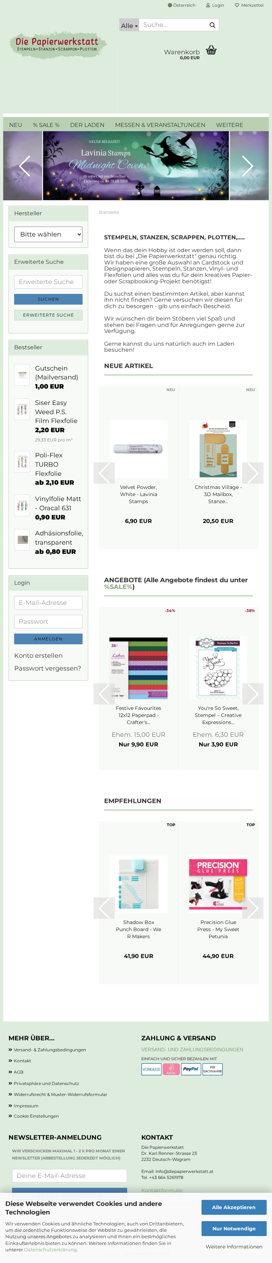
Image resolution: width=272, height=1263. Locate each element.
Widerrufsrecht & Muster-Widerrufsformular (60, 1094)
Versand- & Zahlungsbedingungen (50, 1049)
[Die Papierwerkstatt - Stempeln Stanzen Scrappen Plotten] (58, 46)
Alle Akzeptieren (234, 1207)
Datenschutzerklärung (50, 1249)
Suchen (48, 299)
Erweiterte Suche (48, 315)
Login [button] (217, 5)
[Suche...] (212, 25)
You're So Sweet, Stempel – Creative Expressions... (218, 715)
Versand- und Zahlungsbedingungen (192, 1049)
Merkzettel (251, 5)
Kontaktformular (162, 1190)
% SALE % (46, 125)
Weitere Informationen (234, 1246)
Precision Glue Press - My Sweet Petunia (218, 929)
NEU (15, 125)
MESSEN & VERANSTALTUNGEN (160, 125)
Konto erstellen (38, 656)
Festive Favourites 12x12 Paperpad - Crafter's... (138, 715)
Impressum (26, 1105)
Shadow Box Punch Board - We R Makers (138, 929)
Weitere (229, 125)
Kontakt (22, 1060)
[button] (182, 5)
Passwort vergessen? (47, 668)
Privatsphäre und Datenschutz (46, 1083)
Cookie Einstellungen (36, 1116)
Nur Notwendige (234, 1228)
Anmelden (48, 638)
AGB (18, 1072)
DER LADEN (87, 125)
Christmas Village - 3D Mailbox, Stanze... (218, 494)
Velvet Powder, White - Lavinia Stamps (138, 494)
